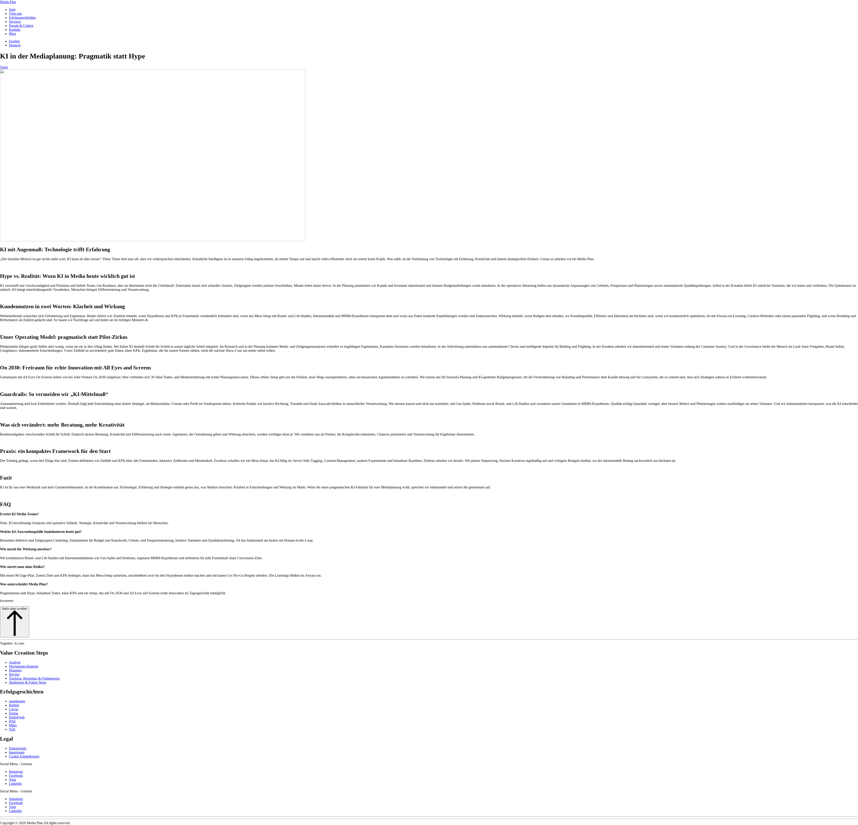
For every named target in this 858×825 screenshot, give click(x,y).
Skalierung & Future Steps (27, 682)
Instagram (16, 771)
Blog (12, 34)
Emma (13, 713)
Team (4, 67)
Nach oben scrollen (14, 608)
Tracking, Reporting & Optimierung (34, 678)
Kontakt (14, 29)
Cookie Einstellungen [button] (24, 756)
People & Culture (21, 25)
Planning (15, 670)
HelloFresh (17, 717)
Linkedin (15, 783)
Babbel (14, 705)
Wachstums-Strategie (23, 666)
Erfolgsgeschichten (22, 17)
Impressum (16, 752)
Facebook (16, 775)
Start (12, 9)
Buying (14, 674)
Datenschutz (17, 748)
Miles (13, 725)
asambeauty (17, 701)
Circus (13, 709)
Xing (12, 779)
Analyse (15, 662)
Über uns (15, 13)
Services (15, 21)
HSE (12, 721)
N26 (12, 729)
